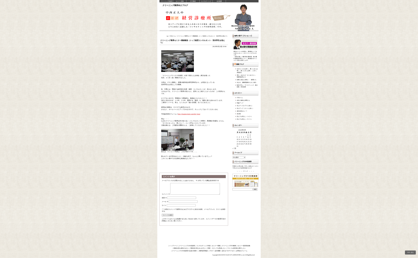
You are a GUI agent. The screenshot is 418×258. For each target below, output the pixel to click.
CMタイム (240, 97)
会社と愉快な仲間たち (243, 100)
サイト (164, 205)
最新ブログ (240, 64)
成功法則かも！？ (242, 111)
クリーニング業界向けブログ (175, 5)
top (167, 36)
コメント (166, 194)
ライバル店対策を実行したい (236, 248)
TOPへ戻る (410, 252)
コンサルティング (206, 1)
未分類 (239, 114)
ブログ (211, 251)
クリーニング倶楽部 (166, 1)
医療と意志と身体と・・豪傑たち (246, 79)
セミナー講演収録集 (244, 245)
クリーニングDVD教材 (229, 245)
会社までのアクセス (228, 251)
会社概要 (219, 1)
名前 (164, 198)
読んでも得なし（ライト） (244, 119)
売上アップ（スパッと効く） (245, 108)
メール (165, 201)
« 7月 (234, 148)
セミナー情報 (180, 1)
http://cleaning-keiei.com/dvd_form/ (189, 114)
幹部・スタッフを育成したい (217, 248)
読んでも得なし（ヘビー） (244, 116)
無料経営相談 (203, 251)
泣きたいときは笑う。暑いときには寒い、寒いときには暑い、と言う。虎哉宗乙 (247, 70)
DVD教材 (193, 1)
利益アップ (240, 103)
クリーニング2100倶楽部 (187, 245)
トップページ (173, 245)
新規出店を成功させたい (181, 248)
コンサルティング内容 (203, 245)
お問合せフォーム (241, 251)
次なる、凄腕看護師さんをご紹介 (246, 82)
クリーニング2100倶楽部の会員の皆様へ (185, 251)
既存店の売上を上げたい (198, 248)
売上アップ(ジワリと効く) (244, 105)
